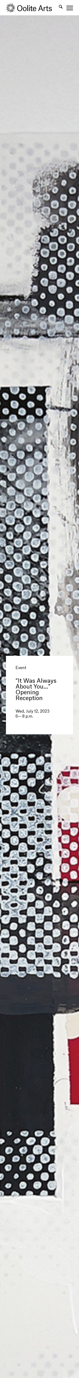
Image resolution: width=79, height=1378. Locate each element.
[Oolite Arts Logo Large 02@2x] (33, 7)
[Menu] (68, 7)
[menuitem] (59, 7)
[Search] (59, 7)
